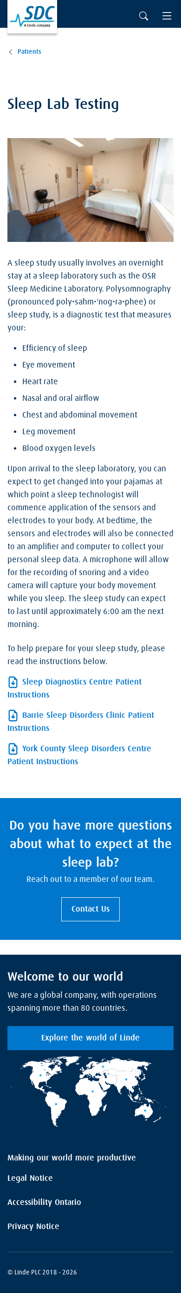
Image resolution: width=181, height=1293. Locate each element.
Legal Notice (30, 1178)
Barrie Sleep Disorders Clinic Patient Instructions (80, 722)
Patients (29, 52)
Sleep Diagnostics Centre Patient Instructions (74, 688)
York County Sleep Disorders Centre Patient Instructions (79, 755)
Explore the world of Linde (90, 1038)
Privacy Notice (33, 1227)
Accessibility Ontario (44, 1202)
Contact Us (90, 909)
